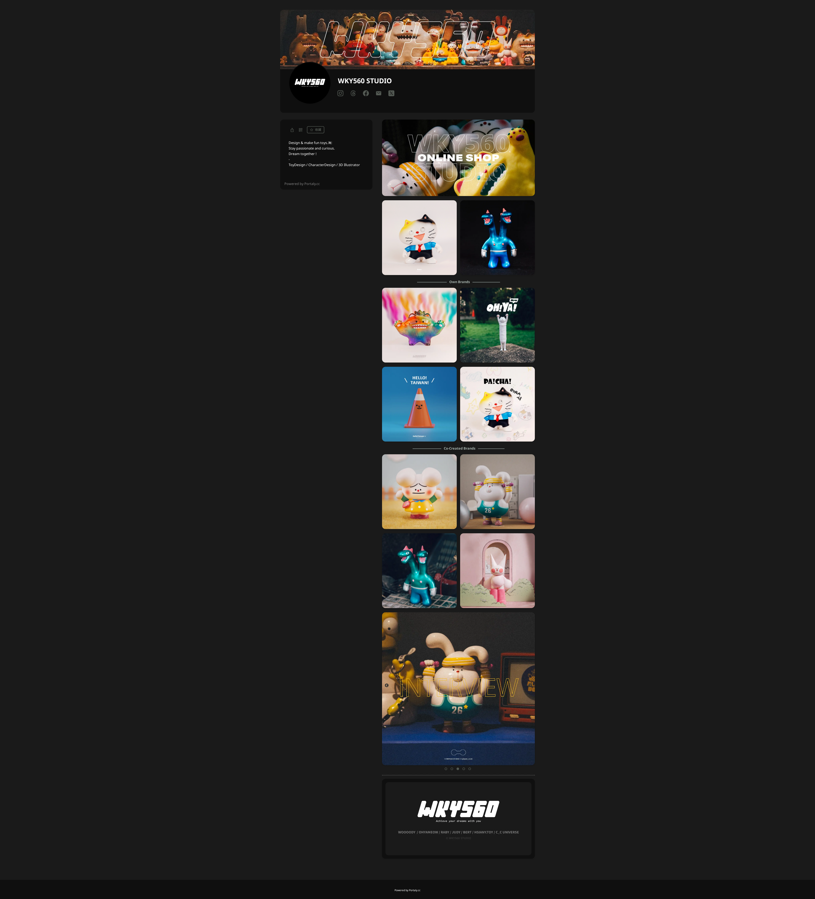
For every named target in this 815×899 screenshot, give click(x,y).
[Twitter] (391, 93)
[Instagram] (340, 93)
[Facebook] (366, 93)
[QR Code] (300, 129)
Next (530, 685)
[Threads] (353, 93)
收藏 (318, 130)
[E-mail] (378, 93)
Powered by (407, 890)
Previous (387, 685)
